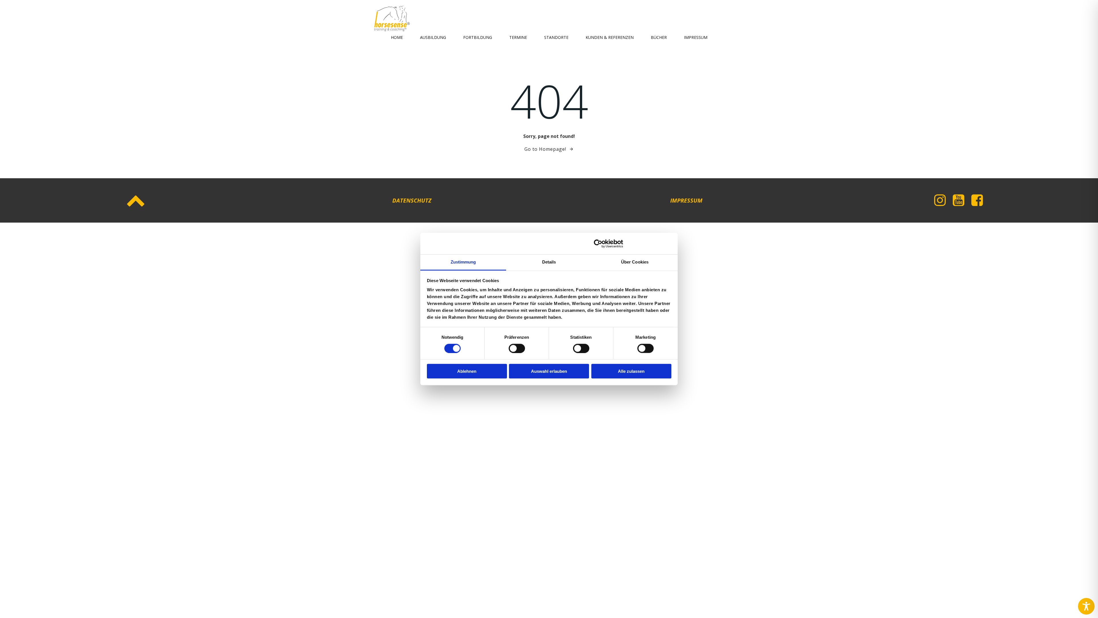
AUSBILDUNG (433, 37)
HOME (397, 37)
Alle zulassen (631, 371)
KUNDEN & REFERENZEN (610, 37)
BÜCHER (659, 37)
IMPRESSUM (695, 37)
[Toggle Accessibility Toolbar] (1086, 606)
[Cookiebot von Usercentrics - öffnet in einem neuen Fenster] (598, 243)
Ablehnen (466, 371)
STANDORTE (556, 37)
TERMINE (518, 37)
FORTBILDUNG (477, 37)
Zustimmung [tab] (463, 262)
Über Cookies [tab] (635, 262)
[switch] (517, 347)
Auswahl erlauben (549, 371)
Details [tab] (549, 262)
